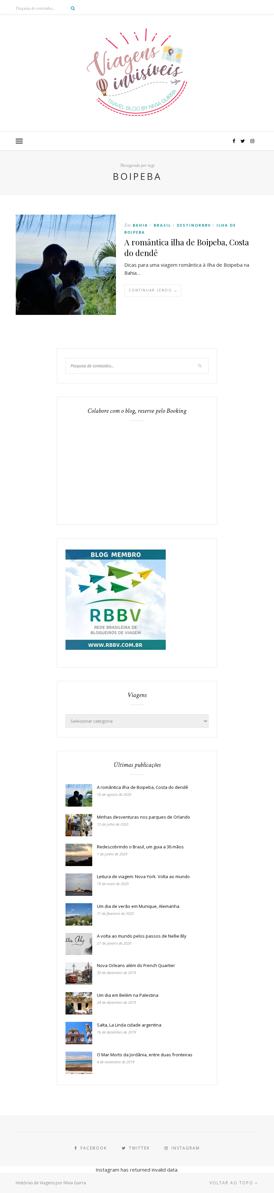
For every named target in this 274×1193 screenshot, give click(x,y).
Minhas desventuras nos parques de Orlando (143, 817)
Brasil (162, 225)
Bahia (140, 225)
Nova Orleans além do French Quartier (136, 965)
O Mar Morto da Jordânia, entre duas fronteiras (144, 1055)
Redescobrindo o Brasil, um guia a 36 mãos (140, 847)
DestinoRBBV (194, 225)
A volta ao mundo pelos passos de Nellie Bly (141, 936)
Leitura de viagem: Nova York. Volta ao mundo (143, 876)
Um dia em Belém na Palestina (127, 995)
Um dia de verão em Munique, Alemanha (138, 906)
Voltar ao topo (232, 1183)
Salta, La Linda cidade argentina (129, 1025)
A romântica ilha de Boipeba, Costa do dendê (142, 787)
